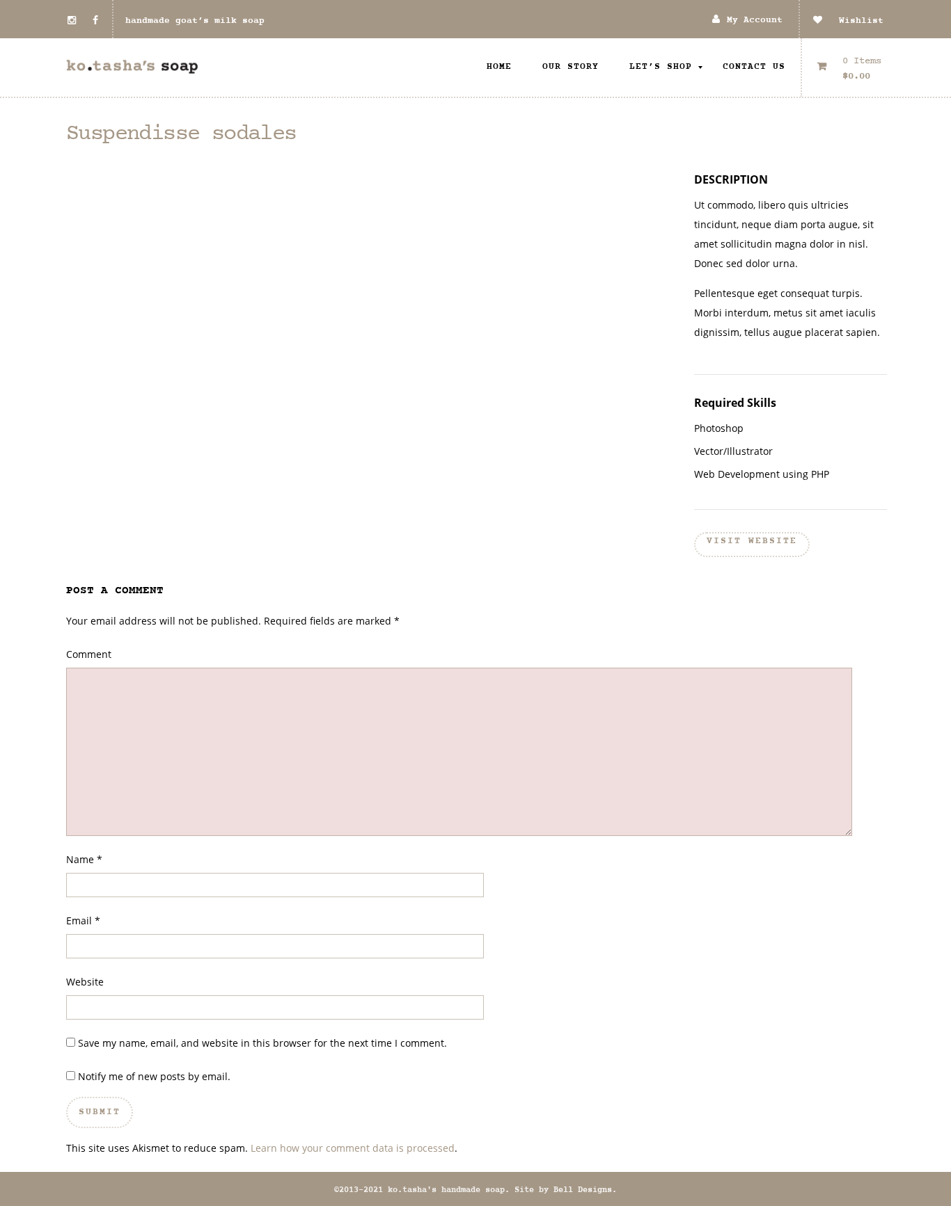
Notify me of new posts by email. (154, 1076)
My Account (755, 20)
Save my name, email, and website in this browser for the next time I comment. (262, 1043)
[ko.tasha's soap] (132, 67)
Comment (88, 654)
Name (80, 859)
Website (85, 981)
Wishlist (852, 21)
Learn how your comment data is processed (353, 1148)
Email (79, 920)
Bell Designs (582, 1190)
